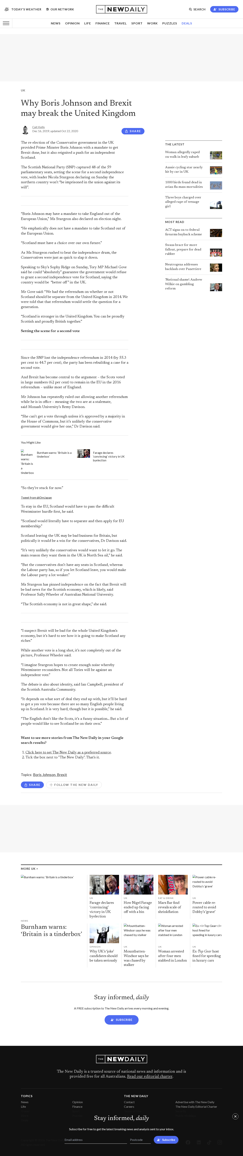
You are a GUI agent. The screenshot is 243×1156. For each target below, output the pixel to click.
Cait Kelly (38, 127)
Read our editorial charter (149, 1077)
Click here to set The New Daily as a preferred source (68, 752)
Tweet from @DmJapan (36, 497)
